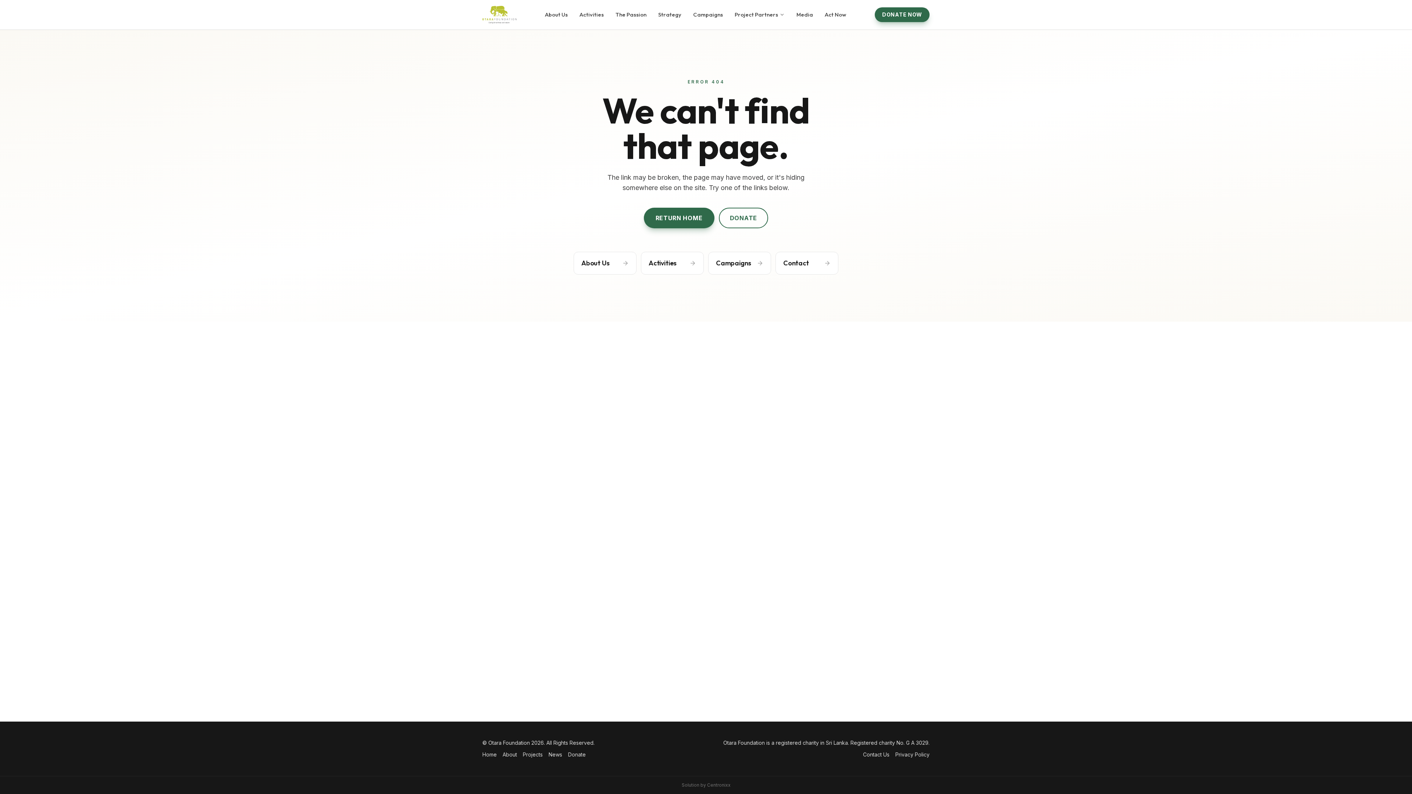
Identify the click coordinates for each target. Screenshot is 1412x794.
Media (804, 14)
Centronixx (719, 785)
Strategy (669, 14)
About (510, 754)
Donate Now (902, 14)
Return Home (679, 218)
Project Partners (756, 14)
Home (489, 754)
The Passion (631, 14)
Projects (533, 754)
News (555, 754)
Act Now (835, 14)
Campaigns (708, 14)
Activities (592, 14)
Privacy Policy (912, 754)
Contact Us (876, 754)
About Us (556, 14)
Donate (743, 218)
